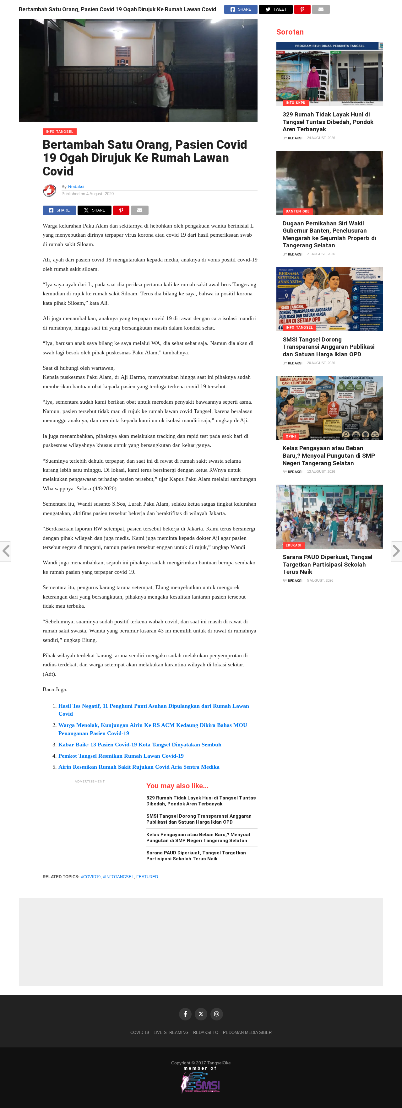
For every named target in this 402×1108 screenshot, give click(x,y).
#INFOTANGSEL (118, 876)
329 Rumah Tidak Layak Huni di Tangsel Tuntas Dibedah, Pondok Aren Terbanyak (201, 801)
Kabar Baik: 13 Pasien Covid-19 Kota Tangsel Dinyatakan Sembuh (139, 744)
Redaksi (76, 186)
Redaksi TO (205, 1032)
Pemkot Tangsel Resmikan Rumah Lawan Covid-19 (121, 756)
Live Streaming (171, 1032)
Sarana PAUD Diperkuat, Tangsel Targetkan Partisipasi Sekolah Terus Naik (196, 856)
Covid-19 (139, 1032)
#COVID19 (90, 876)
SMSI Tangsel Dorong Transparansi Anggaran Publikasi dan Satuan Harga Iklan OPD (199, 819)
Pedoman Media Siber (247, 1032)
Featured (147, 876)
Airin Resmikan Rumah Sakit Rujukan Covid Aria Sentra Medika (139, 767)
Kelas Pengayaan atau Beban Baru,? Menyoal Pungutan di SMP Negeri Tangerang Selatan (198, 837)
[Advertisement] (90, 826)
